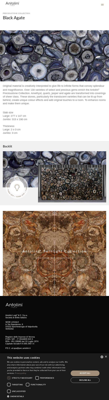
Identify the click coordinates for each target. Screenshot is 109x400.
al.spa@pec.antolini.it (21, 348)
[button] (37, 396)
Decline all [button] (85, 380)
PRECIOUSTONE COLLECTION (16, 13)
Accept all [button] (85, 373)
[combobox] (101, 356)
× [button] (106, 357)
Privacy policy (20, 373)
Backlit (7, 146)
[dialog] (54, 376)
